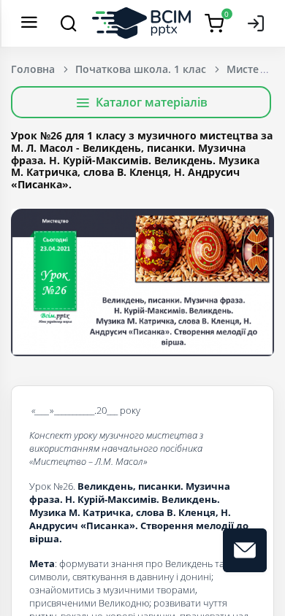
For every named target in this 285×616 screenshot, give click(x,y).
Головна (33, 69)
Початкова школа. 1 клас (140, 69)
